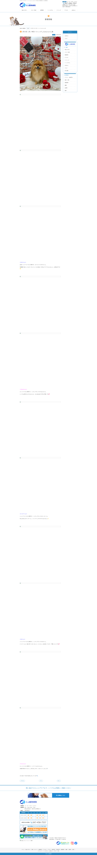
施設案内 (66, 54)
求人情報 (66, 70)
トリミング (58, 10)
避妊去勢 (58, 849)
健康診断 (66, 82)
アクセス (66, 10)
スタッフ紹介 (33, 10)
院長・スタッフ (34, 849)
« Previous (22, 780)
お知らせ (73, 10)
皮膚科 (66, 87)
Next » (59, 780)
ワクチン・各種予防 (68, 77)
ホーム (23, 849)
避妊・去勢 (67, 79)
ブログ (66, 38)
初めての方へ (24, 10)
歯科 (66, 90)
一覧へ (41, 780)
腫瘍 (66, 85)
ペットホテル (50, 10)
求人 (58, 850)
